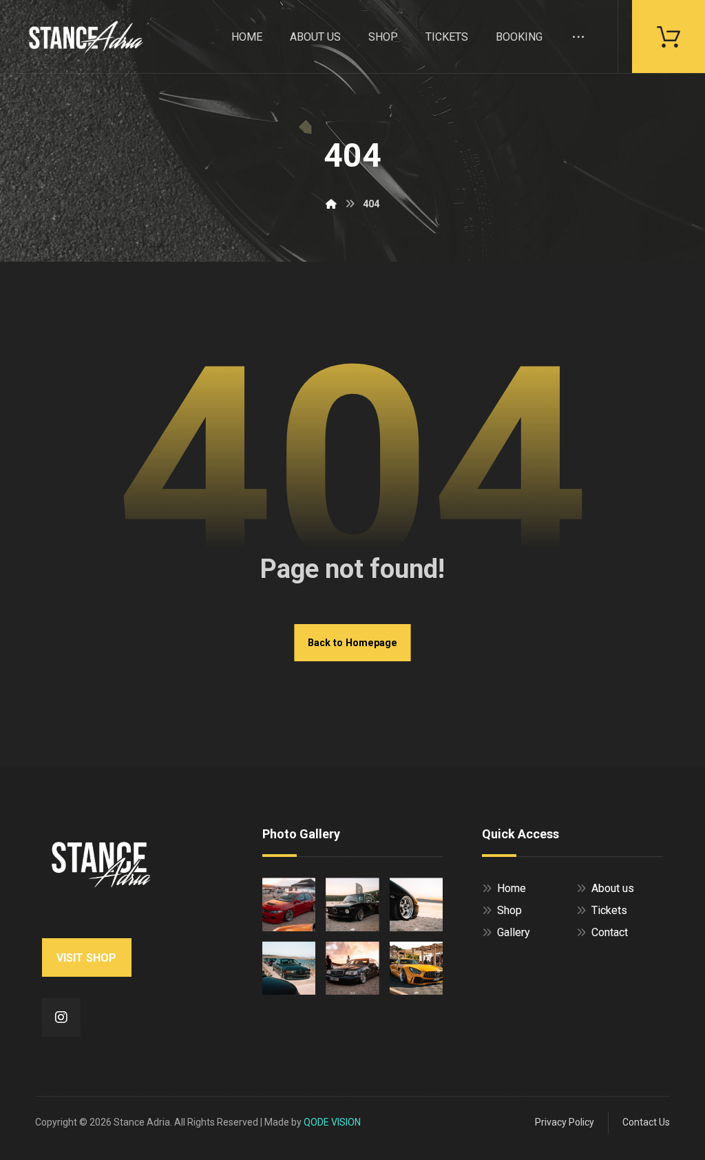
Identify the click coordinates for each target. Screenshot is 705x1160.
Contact (609, 932)
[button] (668, 35)
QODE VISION (332, 1122)
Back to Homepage (352, 642)
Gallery (513, 932)
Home (511, 888)
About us (612, 888)
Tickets (609, 910)
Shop (509, 910)
